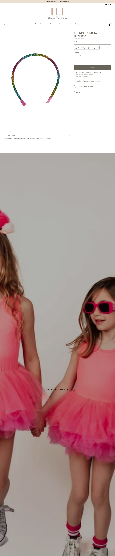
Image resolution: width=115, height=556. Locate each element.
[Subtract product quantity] (80, 56)
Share (78, 92)
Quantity (76, 52)
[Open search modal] (4, 24)
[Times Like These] (57, 13)
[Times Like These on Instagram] (110, 4)
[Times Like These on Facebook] (106, 4)
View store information (82, 76)
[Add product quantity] (75, 56)
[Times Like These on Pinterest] (108, 4)
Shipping (84, 81)
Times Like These (79, 38)
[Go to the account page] (106, 24)
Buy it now (93, 67)
